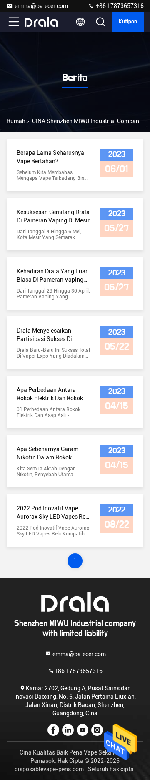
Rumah (16, 121)
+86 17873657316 (119, 6)
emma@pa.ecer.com (41, 6)
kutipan (128, 22)
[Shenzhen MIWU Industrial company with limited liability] (41, 22)
